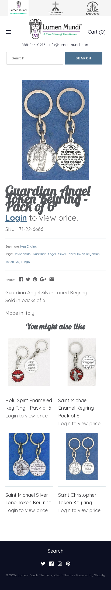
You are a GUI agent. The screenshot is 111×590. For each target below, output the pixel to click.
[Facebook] (51, 565)
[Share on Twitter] (28, 279)
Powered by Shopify (90, 575)
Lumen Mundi (28, 575)
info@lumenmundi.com (68, 44)
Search (55, 551)
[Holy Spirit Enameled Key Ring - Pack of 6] (29, 362)
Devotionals (22, 254)
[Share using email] (51, 279)
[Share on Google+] (43, 279)
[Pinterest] (68, 565)
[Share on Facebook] (21, 279)
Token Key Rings (17, 262)
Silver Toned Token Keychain (79, 254)
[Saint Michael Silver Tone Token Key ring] (29, 456)
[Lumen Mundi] (55, 29)
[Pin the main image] (35, 279)
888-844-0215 (34, 44)
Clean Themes (64, 575)
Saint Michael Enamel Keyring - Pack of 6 (77, 408)
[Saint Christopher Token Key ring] (82, 456)
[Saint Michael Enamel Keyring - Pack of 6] (82, 362)
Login (16, 217)
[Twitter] (43, 565)
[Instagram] (60, 565)
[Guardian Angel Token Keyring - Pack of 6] (55, 130)
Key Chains (28, 246)
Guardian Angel (44, 254)
